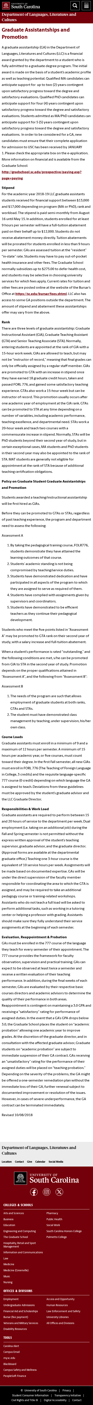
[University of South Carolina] (46, 1178)
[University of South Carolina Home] (20, 5)
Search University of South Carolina (75, 5)
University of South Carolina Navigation (86, 5)
